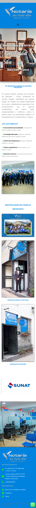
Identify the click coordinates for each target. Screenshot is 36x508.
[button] (18, 24)
